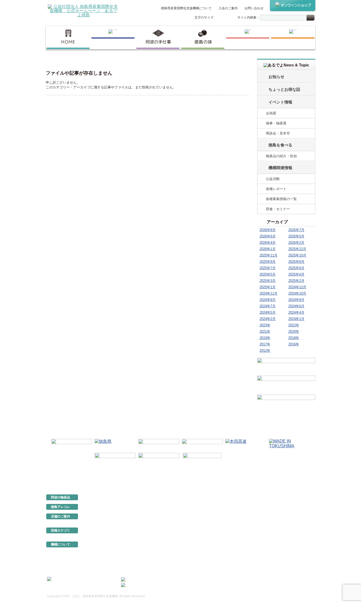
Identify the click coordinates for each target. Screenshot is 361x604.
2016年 (293, 344)
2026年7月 (296, 230)
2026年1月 (268, 249)
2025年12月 (297, 249)
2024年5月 (268, 312)
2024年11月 (268, 293)
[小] (218, 17)
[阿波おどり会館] (158, 445)
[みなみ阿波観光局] (115, 459)
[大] (229, 17)
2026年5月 (296, 236)
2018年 (293, 338)
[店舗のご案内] (292, 37)
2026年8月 (268, 230)
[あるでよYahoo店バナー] (286, 403)
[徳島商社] (247, 37)
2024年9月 (268, 300)
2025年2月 (296, 281)
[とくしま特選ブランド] (113, 37)
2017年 (265, 344)
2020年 (293, 331)
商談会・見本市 (278, 133)
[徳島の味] (203, 37)
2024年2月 (268, 319)
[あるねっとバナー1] (286, 384)
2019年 (265, 338)
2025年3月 (268, 281)
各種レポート (276, 189)
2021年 (265, 331)
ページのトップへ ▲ (297, 479)
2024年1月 (296, 319)
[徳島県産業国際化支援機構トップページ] (68, 37)
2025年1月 (268, 287)
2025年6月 (296, 268)
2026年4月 (268, 243)
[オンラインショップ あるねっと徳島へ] (292, 5)
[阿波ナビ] (202, 445)
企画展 (271, 113)
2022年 (293, 325)
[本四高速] (245, 445)
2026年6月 (268, 236)
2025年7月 (268, 268)
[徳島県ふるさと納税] (71, 445)
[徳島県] (115, 445)
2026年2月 (296, 243)
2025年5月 (268, 274)
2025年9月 (268, 262)
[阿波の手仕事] (158, 37)
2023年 (265, 325)
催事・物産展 (276, 123)
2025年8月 (296, 262)
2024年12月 (297, 287)
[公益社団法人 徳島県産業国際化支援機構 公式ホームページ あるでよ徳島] (83, 10)
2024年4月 (296, 312)
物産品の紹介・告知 (281, 156)
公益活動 (273, 179)
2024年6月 (296, 306)
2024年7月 (268, 306)
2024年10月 (297, 293)
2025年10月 (297, 255)
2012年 (265, 351)
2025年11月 (268, 255)
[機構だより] (286, 366)
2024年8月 (296, 300)
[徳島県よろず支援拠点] (202, 458)
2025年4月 (296, 274)
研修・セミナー (278, 209)
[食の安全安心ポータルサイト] (158, 459)
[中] (223, 17)
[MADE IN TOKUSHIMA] (289, 445)
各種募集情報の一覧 (281, 199)
